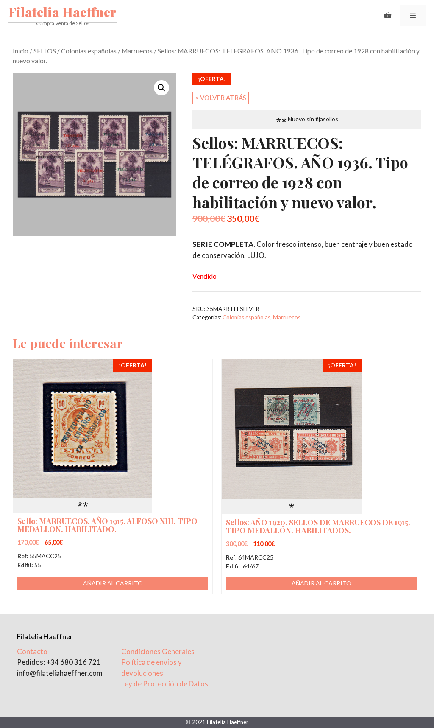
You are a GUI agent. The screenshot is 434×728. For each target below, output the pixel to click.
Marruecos (137, 51)
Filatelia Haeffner (62, 11)
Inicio (20, 51)
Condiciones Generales (158, 651)
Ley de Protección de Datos (164, 683)
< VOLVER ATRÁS (220, 97)
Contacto (32, 651)
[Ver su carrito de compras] (387, 15)
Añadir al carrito (113, 583)
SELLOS (44, 51)
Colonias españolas (89, 51)
